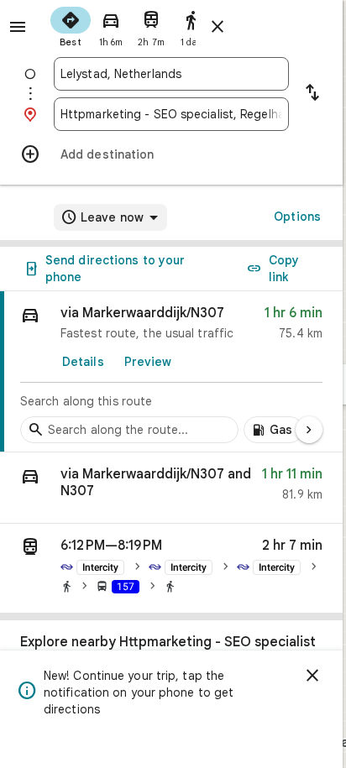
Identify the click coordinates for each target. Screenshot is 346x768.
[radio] (70, 25)
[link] (171, 371)
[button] (171, 488)
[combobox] (171, 74)
